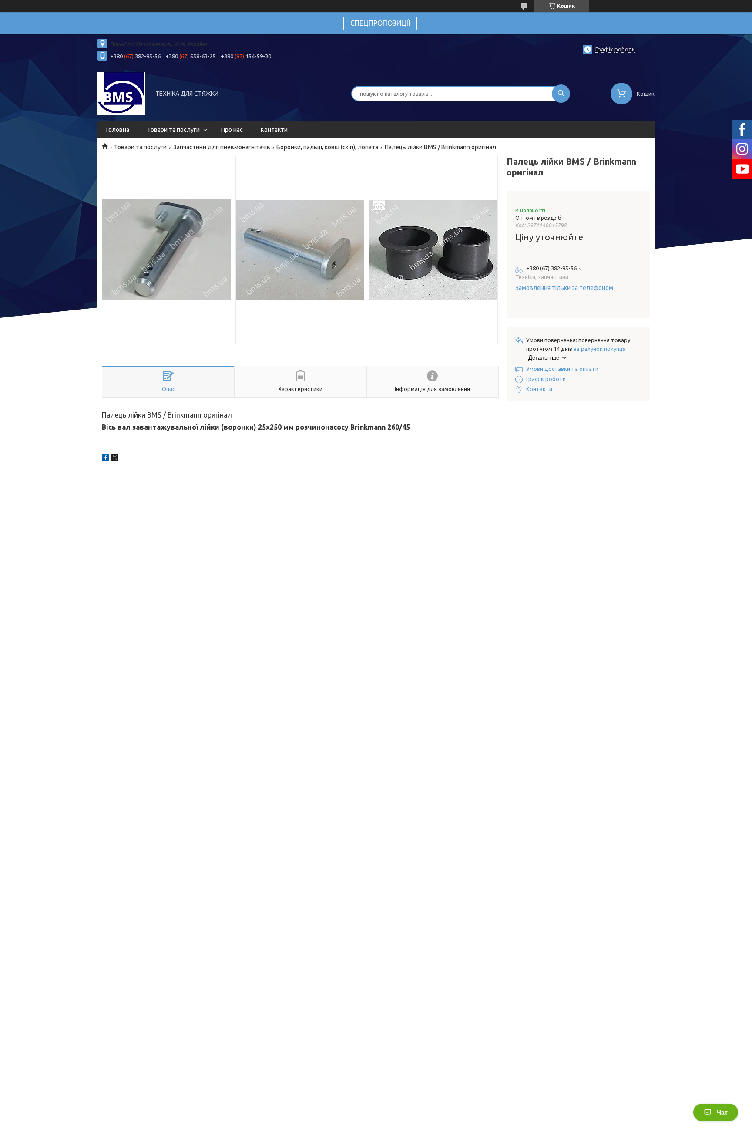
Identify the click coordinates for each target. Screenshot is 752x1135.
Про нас (232, 130)
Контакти (274, 130)
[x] (114, 458)
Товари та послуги (173, 130)
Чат (722, 1112)
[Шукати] (561, 93)
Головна (117, 130)
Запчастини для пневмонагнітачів (221, 147)
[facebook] (105, 458)
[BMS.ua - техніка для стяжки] (121, 93)
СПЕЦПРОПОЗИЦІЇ (380, 23)
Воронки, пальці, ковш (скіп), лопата (327, 147)
